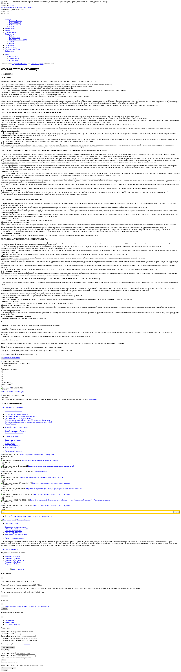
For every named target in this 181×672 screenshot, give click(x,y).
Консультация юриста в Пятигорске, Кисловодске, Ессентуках (27, 420)
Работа (11, 36)
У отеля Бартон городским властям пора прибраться (40, 460)
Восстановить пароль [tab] (12, 624)
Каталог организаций (12, 446)
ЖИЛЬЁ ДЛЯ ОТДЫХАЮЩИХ (16, 427)
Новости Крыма (15, 24)
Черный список (10, 32)
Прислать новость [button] (7, 606)
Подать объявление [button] (42, 606)
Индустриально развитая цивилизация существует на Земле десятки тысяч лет (54, 489)
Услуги (11, 41)
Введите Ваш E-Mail (8, 634)
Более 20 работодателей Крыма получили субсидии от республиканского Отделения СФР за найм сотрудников (70, 500)
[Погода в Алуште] (8, 520)
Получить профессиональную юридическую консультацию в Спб (28, 422)
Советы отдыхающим (13, 436)
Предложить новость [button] (25, 7)
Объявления (9, 34)
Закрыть (4, 596)
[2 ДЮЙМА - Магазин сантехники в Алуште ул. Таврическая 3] (28, 516)
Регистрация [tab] (9, 620)
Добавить (12, 5)
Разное (11, 43)
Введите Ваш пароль (8, 636)
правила (27, 644)
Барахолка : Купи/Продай (18, 40)
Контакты (14, 549)
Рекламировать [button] (6, 7)
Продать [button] (15, 7)
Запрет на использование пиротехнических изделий (51, 483)
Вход (7, 54)
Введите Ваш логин (8, 631)
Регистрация (13, 56)
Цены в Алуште (10, 47)
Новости (8, 19)
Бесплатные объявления (13, 411)
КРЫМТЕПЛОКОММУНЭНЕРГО (17, 534)
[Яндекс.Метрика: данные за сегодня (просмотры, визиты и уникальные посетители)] (17, 569)
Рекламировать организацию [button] (24, 606)
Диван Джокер (10, 424)
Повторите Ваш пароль (9, 638)
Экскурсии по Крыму (13, 49)
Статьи (11, 26)
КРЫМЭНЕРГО (16, 529)
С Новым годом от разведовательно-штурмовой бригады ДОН (41, 477)
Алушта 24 (5, 5)
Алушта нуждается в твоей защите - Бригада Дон (36, 455)
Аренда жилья (10, 28)
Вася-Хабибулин (7, 363)
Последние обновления (13, 451)
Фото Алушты (10, 444)
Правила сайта (6, 549)
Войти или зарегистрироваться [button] (12, 407)
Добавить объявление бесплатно (16, 414)
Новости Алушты (15, 21)
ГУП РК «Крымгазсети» (13, 533)
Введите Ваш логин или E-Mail (12, 665)
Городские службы (11, 523)
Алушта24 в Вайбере (12, 556)
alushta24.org (93, 399)
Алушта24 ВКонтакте (13, 558)
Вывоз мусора (15, 527)
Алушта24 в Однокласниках (15, 560)
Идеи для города (15, 23)
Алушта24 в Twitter (12, 564)
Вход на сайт (13, 60)
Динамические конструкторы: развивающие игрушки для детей (51, 466)
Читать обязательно (40, 472)
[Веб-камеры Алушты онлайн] (23, 520)
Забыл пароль (14, 58)
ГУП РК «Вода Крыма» (13, 531)
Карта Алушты (10, 447)
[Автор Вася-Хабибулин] (10, 361)
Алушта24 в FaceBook (13, 562)
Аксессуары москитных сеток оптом (18, 418)
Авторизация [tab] (9, 622)
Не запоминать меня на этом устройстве (17, 658)
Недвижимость (14, 38)
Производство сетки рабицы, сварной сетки (21, 416)
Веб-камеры (9, 51)
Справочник (9, 45)
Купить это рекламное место (15, 538)
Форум (7, 30)
